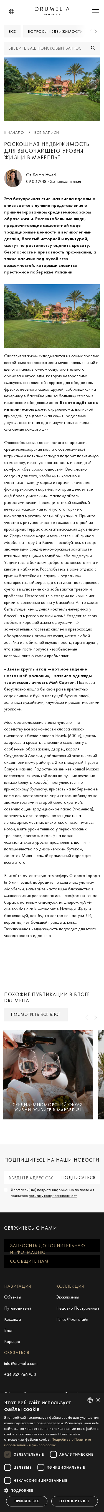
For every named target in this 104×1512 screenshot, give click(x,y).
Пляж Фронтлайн (72, 1319)
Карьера (12, 1341)
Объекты (12, 1297)
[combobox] (90, 1400)
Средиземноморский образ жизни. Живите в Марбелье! (47, 1107)
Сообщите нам (29, 1261)
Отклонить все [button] (74, 1501)
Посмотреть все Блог (36, 1014)
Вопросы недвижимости (55, 31)
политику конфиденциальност (53, 1195)
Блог (8, 1330)
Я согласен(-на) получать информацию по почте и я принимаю (52, 1192)
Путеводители (17, 1308)
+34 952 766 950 (20, 1374)
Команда (12, 1319)
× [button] (98, 1400)
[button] (11, 11)
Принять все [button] (26, 1501)
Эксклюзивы (67, 1297)
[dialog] (52, 1452)
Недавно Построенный (77, 1308)
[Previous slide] (91, 31)
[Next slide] (95, 31)
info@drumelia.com (20, 1363)
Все (12, 31)
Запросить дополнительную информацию (47, 1247)
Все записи (46, 132)
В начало (14, 132)
